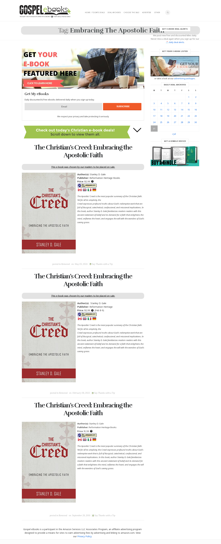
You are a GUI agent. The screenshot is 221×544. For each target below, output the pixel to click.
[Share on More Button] (106, 257)
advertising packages (184, 78)
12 (168, 109)
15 (189, 109)
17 (154, 115)
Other (157, 12)
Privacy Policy (84, 536)
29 (189, 122)
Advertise (146, 12)
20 (175, 115)
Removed (65, 264)
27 (175, 122)
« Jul (174, 133)
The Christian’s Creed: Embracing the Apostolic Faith (83, 151)
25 (161, 122)
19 (168, 115)
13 (175, 109)
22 (189, 115)
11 (161, 109)
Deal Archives (114, 12)
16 (195, 109)
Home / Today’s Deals (95, 12)
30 (195, 122)
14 (182, 109)
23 (195, 115)
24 (154, 122)
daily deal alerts (176, 42)
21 (182, 115)
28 (182, 122)
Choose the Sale (131, 12)
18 (161, 115)
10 (154, 109)
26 (168, 122)
